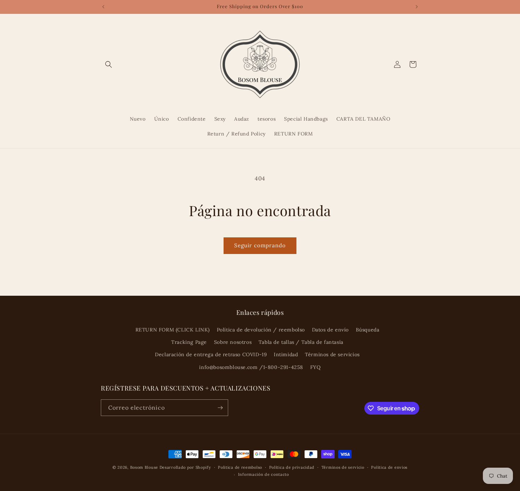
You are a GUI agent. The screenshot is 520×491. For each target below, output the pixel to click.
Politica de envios (389, 467)
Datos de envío (330, 330)
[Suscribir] (220, 407)
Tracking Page (189, 342)
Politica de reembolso (240, 467)
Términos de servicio (343, 467)
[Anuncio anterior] (103, 6)
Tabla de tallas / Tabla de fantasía (301, 342)
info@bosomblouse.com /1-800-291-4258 (251, 367)
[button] (108, 64)
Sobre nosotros (233, 342)
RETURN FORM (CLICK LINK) (172, 330)
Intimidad (286, 354)
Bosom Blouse (144, 467)
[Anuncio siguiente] (416, 6)
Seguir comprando (260, 245)
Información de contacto (263, 474)
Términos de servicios (332, 354)
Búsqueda (368, 330)
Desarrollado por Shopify (185, 467)
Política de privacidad (291, 467)
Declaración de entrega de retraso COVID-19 (211, 354)
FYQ (315, 367)
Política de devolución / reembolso (261, 330)
